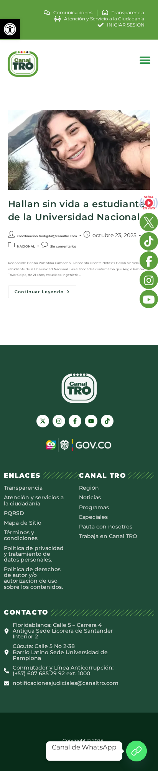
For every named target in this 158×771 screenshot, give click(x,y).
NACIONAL (26, 246)
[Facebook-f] (75, 421)
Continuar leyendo (45, 290)
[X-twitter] (42, 421)
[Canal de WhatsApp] (136, 751)
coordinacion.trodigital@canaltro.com (47, 236)
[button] (10, 29)
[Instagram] (59, 421)
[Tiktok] (107, 421)
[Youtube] (91, 421)
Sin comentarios (63, 246)
